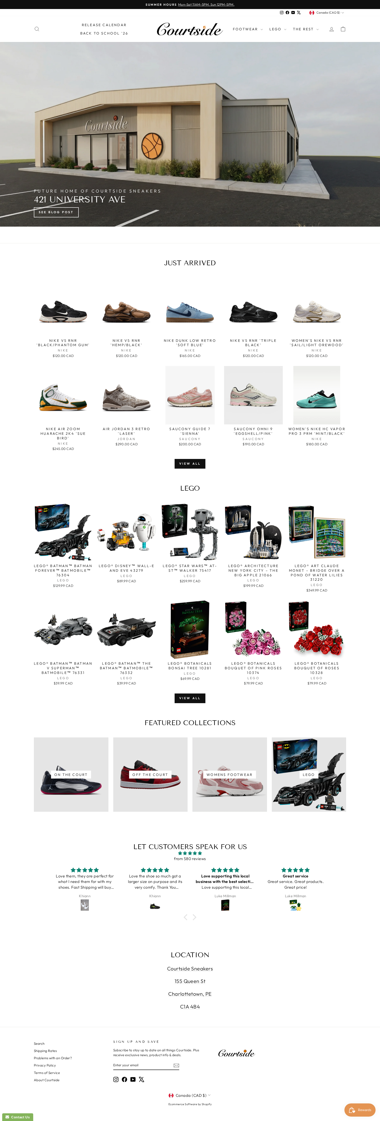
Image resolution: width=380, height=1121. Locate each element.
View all (190, 464)
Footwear (246, 29)
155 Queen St (190, 981)
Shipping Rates (45, 1051)
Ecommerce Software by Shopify (190, 1104)
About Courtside (47, 1080)
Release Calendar (104, 25)
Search (39, 1043)
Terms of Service (47, 1073)
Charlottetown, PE (190, 994)
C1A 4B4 (190, 1006)
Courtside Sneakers (190, 968)
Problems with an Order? (53, 1058)
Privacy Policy (45, 1065)
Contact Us (19, 1117)
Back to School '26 (104, 33)
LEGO (276, 29)
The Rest (304, 29)
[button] (187, 917)
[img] (190, 853)
